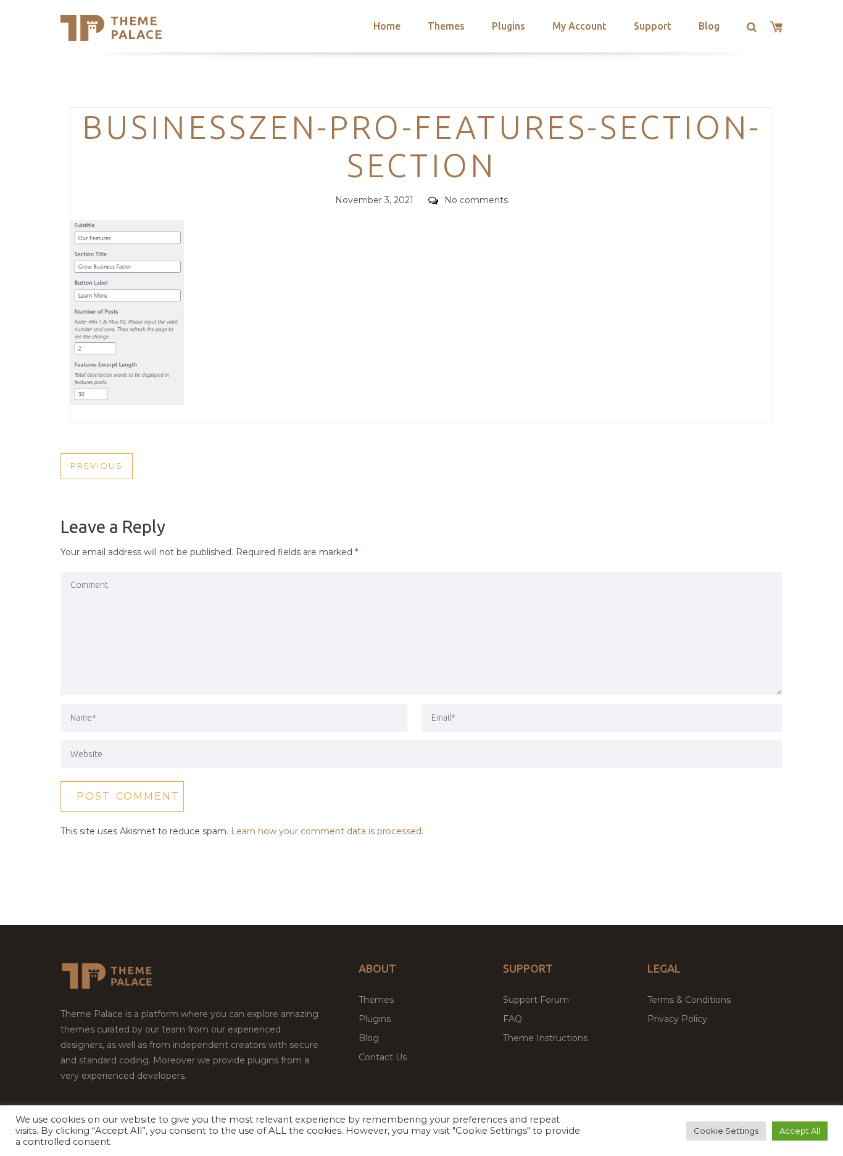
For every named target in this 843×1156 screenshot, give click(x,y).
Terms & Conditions (689, 999)
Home (387, 25)
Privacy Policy (677, 1018)
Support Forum (536, 999)
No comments (476, 200)
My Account (579, 25)
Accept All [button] (799, 1131)
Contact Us (383, 1057)
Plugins (508, 25)
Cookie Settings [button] (726, 1131)
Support (652, 25)
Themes (446, 25)
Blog (709, 25)
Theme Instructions (545, 1038)
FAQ (512, 1018)
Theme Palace (136, 27)
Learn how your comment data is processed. (327, 831)
